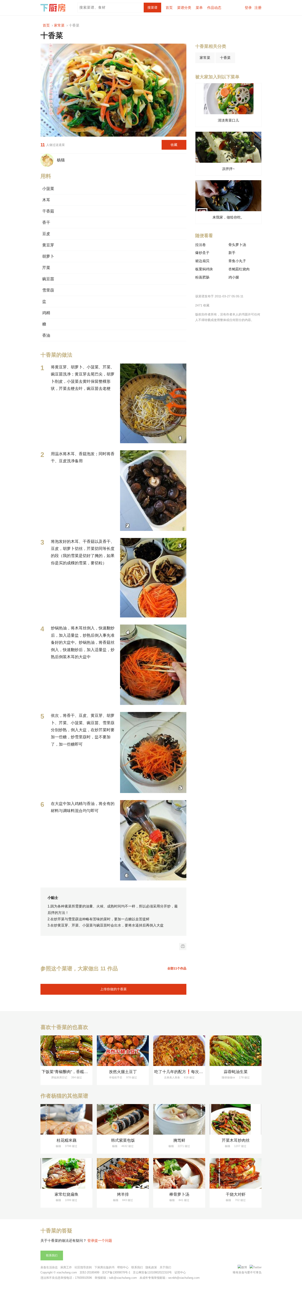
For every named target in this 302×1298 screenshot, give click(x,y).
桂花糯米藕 (66, 1140)
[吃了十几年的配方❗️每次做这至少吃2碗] (179, 1050)
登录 (248, 8)
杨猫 (60, 160)
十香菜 (225, 58)
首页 (169, 8)
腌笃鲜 (179, 1140)
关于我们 (165, 1267)
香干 (46, 222)
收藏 (174, 145)
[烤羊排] (123, 1173)
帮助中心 (123, 1267)
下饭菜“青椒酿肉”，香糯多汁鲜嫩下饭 (75, 1072)
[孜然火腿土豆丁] (123, 1050)
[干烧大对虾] (236, 1173)
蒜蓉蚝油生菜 (236, 1072)
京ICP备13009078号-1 (116, 1272)
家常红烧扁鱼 (66, 1194)
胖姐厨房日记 (59, 1077)
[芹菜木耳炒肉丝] (236, 1119)
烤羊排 (123, 1194)
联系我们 (51, 1255)
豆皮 (46, 234)
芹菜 (46, 267)
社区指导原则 (83, 1267)
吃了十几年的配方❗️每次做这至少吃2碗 (189, 1072)
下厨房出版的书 (104, 1267)
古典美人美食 (172, 1077)
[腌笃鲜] (179, 1119)
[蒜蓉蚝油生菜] (236, 1050)
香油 (46, 335)
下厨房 (53, 7)
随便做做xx (228, 1077)
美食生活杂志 (49, 1267)
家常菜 (205, 58)
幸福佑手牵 (115, 1077)
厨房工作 (66, 1267)
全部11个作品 (176, 968)
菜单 (199, 8)
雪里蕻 (48, 290)
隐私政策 (151, 1267)
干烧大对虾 (236, 1194)
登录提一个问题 (99, 1240)
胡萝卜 (48, 256)
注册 (258, 8)
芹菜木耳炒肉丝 (236, 1140)
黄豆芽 (48, 245)
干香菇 (48, 211)
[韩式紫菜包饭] (123, 1119)
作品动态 (214, 8)
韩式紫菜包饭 (123, 1140)
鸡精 (46, 313)
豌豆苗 (48, 279)
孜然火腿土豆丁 (123, 1072)
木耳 (46, 200)
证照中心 (180, 1272)
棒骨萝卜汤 (179, 1194)
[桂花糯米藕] (66, 1119)
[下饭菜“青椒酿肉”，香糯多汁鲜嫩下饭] (66, 1050)
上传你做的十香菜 (113, 989)
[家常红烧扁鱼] (66, 1173)
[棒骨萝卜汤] (179, 1173)
